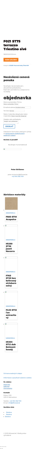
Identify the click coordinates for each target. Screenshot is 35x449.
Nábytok (6, 386)
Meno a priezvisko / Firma (12, 102)
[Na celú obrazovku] (4, 446)
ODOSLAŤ (9, 126)
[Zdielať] (2, 446)
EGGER (24, 7)
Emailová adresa (9, 107)
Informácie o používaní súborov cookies (18, 378)
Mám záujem (11, 60)
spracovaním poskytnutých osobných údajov (14, 134)
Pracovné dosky (9, 9)
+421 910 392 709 (17, 176)
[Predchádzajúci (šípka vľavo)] (0, 448)
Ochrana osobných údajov (13, 373)
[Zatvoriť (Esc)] (0, 446)
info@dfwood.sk (14, 403)
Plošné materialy (14, 7)
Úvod (5, 7)
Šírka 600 (19, 9)
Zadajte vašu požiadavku (12, 119)
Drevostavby (8, 388)
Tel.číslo (6, 111)
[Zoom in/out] (5, 446)
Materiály (7, 385)
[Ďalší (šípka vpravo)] (2, 448)
